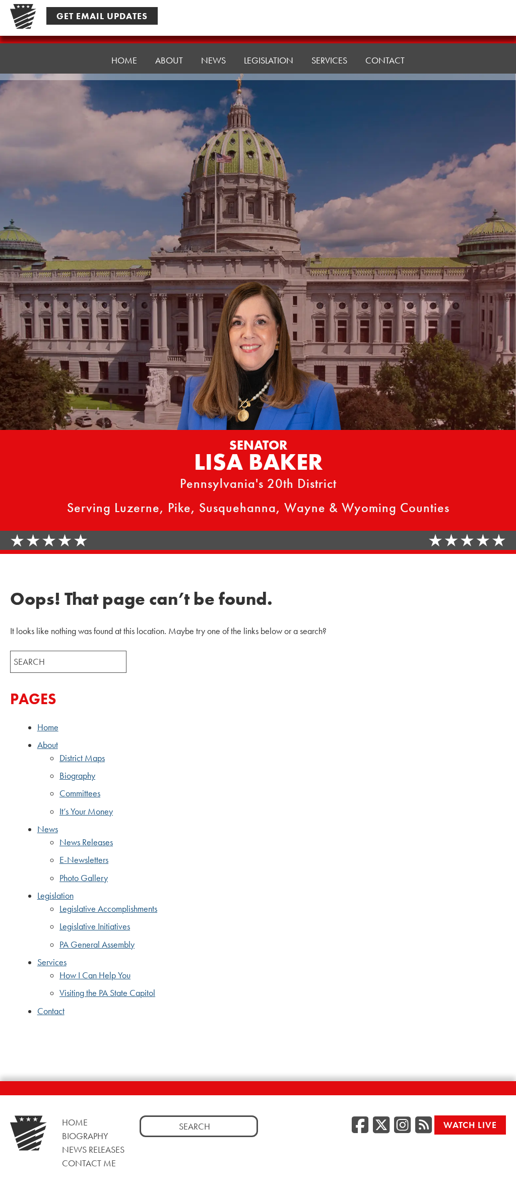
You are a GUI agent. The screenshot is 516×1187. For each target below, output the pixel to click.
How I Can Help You (95, 975)
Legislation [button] (268, 60)
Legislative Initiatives (94, 926)
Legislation (55, 895)
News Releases (86, 842)
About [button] (169, 60)
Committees (79, 793)
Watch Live (470, 1125)
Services (52, 962)
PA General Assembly (97, 944)
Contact (385, 60)
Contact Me (89, 1163)
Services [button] (329, 60)
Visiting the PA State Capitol (107, 992)
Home (124, 60)
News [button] (213, 60)
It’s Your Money (86, 811)
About (47, 745)
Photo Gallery (83, 878)
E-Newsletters (83, 859)
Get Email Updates (102, 16)
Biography (77, 775)
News (47, 829)
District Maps (82, 758)
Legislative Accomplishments (108, 908)
